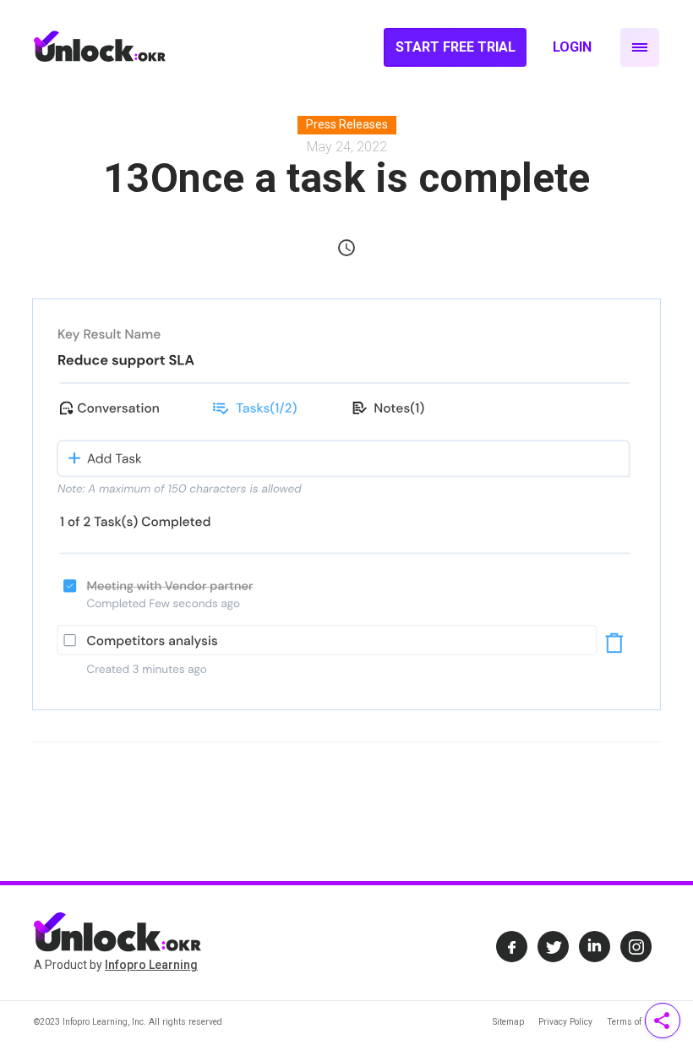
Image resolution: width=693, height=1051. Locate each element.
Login (572, 47)
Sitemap (508, 1021)
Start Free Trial (456, 47)
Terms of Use (633, 1021)
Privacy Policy (565, 1021)
